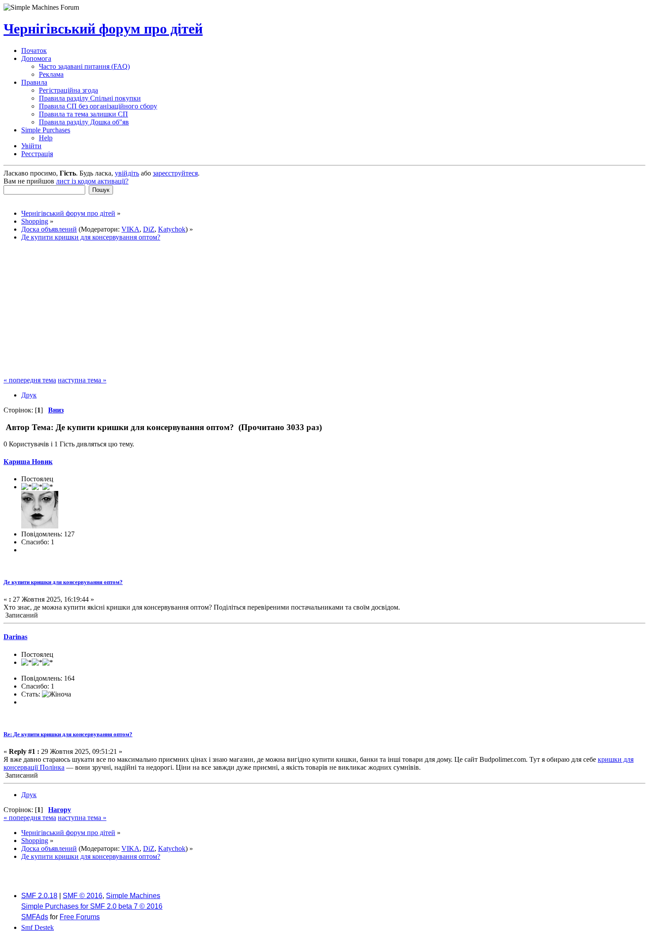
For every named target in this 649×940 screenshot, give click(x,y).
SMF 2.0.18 (39, 895)
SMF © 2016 (82, 895)
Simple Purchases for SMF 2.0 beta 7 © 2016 (91, 906)
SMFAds (34, 917)
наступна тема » (82, 380)
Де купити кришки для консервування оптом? (63, 582)
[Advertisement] (324, 310)
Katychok (171, 229)
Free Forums (80, 917)
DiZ (149, 229)
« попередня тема (30, 380)
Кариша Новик (28, 461)
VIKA (130, 229)
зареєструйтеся (175, 173)
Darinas (15, 636)
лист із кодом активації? (92, 181)
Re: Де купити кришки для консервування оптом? (68, 734)
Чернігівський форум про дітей (103, 29)
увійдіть (127, 173)
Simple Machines (133, 895)
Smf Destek (37, 927)
